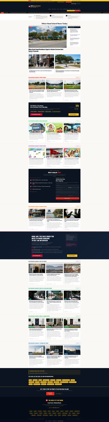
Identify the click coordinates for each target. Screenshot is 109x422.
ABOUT (76, 9)
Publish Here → (77, 10)
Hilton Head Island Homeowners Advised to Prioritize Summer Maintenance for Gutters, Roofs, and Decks (71, 330)
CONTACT (78, 9)
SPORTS (61, 9)
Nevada (50, 413)
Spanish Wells (44, 384)
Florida (49, 411)
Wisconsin (69, 415)
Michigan (31, 413)
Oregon (78, 413)
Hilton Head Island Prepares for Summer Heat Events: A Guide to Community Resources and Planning (54, 302)
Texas (55, 415)
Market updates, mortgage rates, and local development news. (38, 373)
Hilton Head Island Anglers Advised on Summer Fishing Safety (75, 35)
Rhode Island (39, 415)
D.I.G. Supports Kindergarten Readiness (53, 133)
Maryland (71, 411)
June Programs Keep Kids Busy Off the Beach (36, 158)
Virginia (59, 415)
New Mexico (54, 413)
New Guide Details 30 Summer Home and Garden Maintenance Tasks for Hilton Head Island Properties (38, 12)
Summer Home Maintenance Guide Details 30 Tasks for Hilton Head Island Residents (36, 330)
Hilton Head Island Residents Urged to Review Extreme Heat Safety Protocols (41, 0)
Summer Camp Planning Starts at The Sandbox (71, 158)
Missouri (41, 413)
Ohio (69, 413)
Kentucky (62, 411)
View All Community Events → (34, 191)
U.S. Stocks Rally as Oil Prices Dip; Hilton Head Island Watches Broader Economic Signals (36, 220)
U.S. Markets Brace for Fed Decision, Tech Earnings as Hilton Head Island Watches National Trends (54, 220)
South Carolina (45, 415)
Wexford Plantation (58, 384)
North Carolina (65, 413)
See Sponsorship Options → (36, 114)
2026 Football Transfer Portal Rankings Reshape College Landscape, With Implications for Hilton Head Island (36, 91)
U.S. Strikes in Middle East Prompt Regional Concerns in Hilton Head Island (53, 275)
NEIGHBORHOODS (65, 9)
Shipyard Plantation (37, 384)
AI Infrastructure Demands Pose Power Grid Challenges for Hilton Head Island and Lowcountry (71, 357)
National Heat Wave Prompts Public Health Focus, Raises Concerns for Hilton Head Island (71, 302)
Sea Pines (30, 384)
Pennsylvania (33, 415)
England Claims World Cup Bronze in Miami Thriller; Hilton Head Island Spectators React (71, 91)
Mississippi (36, 413)
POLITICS (58, 9)
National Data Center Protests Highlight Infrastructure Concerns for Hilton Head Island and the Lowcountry (36, 357)
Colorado (44, 411)
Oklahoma (73, 413)
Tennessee (51, 415)
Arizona (35, 411)
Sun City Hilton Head (51, 384)
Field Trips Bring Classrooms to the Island (35, 133)
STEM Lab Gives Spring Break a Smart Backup (71, 133)
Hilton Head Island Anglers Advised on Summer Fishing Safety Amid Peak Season (12, 12)
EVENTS (70, 9)
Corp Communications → (37, 255)
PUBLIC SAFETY (54, 9)
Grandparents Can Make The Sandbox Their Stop (54, 158)
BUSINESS (49, 9)
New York (59, 413)
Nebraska (45, 413)
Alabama (31, 411)
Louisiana (66, 411)
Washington (64, 415)
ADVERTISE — (70, 10)
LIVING (73, 9)
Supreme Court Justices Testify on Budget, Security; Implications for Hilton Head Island (36, 275)
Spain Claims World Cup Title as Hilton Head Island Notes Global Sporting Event (53, 91)
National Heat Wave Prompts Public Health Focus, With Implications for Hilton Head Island (36, 302)
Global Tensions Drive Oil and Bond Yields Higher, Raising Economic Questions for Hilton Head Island (71, 220)
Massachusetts (77, 411)
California (39, 411)
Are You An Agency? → (73, 114)
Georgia (53, 411)
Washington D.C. (75, 415)
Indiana (58, 411)
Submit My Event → (67, 198)
